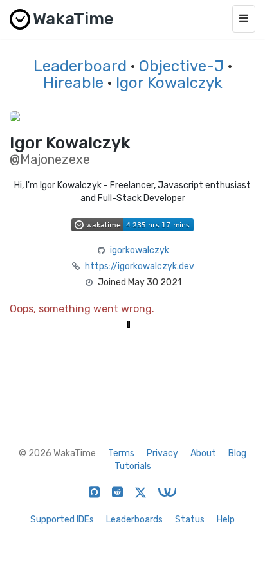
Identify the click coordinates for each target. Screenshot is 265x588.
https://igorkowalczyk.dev (139, 266)
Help (226, 519)
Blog (237, 453)
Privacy (162, 453)
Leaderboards (134, 519)
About (203, 453)
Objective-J (181, 66)
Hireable (73, 83)
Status (190, 519)
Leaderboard (80, 66)
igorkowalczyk (139, 250)
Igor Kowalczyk (169, 83)
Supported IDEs (62, 519)
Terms (121, 453)
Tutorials (132, 466)
